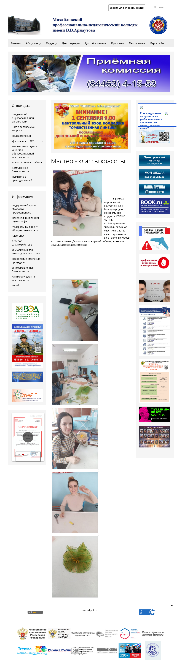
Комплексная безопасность (20, 169)
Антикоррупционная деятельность (24, 278)
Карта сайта (157, 43)
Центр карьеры (71, 43)
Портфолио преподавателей (22, 178)
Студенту (51, 43)
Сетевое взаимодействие (22, 242)
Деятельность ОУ (23, 141)
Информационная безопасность (23, 269)
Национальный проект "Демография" (25, 219)
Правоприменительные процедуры (26, 260)
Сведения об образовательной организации (23, 118)
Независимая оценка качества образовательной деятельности (24, 152)
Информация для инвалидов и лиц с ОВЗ (26, 251)
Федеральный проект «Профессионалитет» (25, 228)
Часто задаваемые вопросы (23, 128)
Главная (16, 43)
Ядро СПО (18, 235)
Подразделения (21, 135)
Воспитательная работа (27, 162)
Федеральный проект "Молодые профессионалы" (25, 209)
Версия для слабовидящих (126, 7)
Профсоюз (117, 43)
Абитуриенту (33, 43)
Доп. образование (95, 43)
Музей (16, 285)
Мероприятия (137, 43)
